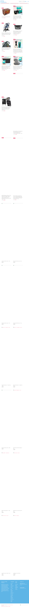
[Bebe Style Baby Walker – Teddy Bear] (6, 481)
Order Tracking (16, 585)
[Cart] (26, 1)
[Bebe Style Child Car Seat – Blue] (18, 231)
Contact (16, 588)
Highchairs (12, 595)
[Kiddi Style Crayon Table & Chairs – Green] (6, 543)
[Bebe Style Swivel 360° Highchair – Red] (18, 418)
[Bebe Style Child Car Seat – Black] (6, 418)
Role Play (12, 598)
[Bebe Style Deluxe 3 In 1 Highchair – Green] (18, 355)
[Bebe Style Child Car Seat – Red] (6, 231)
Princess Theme (12, 587)
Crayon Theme (11, 584)
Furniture (12, 583)
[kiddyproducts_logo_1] (4, 1)
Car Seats (12, 594)
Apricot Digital (8, 606)
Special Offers (11, 601)
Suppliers (16, 589)
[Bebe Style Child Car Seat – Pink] (6, 293)
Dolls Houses (12, 599)
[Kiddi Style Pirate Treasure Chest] (6, 12)
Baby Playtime (12, 589)
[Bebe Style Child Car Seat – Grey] (18, 293)
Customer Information (16, 587)
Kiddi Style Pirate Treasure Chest (6, 16)
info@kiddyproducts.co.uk (23, 588)
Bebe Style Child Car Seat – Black (6, 447)
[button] (28, 1)
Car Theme (12, 588)
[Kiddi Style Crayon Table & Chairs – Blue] (18, 481)
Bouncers (12, 593)
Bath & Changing (12, 597)
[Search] (24, 1)
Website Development (3, 606)
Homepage (16, 584)
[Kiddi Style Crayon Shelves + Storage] (18, 543)
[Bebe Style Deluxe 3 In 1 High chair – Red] (6, 355)
